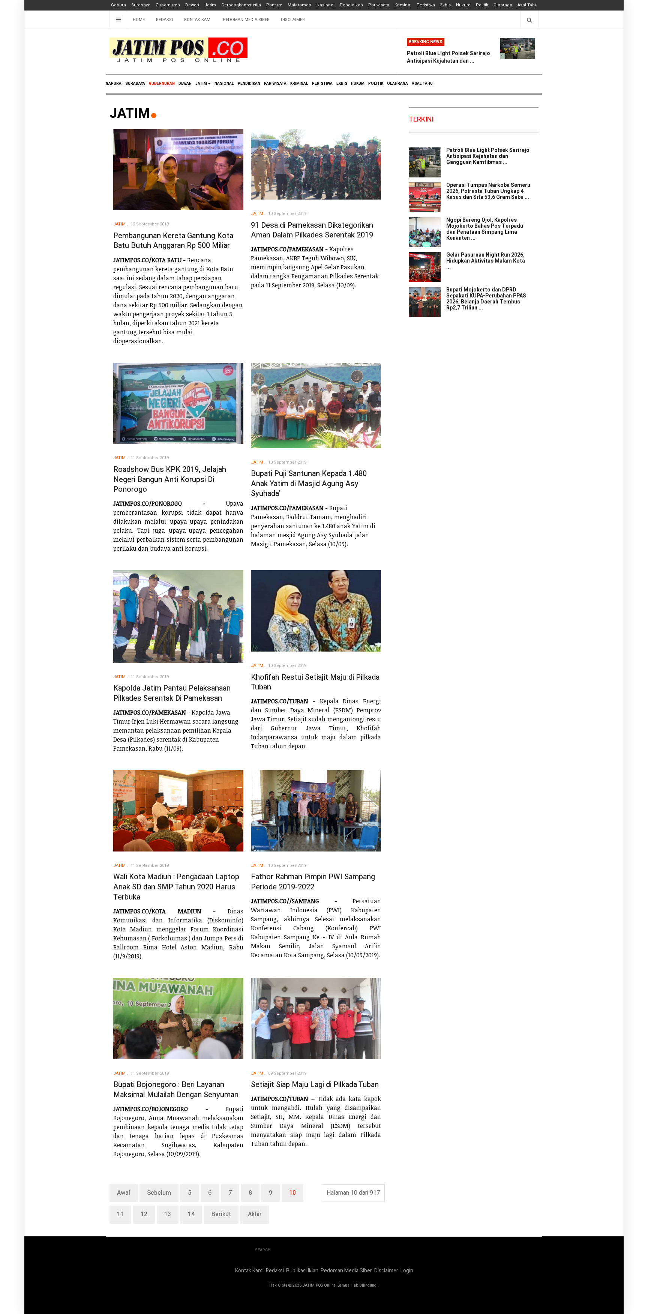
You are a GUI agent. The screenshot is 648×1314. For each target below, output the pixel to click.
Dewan (192, 5)
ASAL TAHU (422, 83)
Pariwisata (378, 5)
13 (167, 1214)
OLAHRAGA (397, 83)
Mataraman (299, 5)
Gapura (118, 5)
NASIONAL (224, 83)
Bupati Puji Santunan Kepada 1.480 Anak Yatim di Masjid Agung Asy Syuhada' (309, 483)
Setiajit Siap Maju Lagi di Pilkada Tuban (315, 1084)
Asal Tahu (527, 5)
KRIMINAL (299, 83)
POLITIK (375, 83)
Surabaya (140, 5)
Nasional (325, 5)
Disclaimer (293, 20)
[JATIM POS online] (179, 50)
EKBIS (341, 83)
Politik (482, 5)
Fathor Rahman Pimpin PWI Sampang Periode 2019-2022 (313, 881)
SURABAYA (135, 83)
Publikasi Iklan (302, 1271)
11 (120, 1214)
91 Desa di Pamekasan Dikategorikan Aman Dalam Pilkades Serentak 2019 (312, 230)
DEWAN (185, 83)
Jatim (210, 5)
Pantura (274, 5)
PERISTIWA (322, 83)
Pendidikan (351, 5)
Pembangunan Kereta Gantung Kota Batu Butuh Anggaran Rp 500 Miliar (173, 240)
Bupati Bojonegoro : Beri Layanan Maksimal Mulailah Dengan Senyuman (175, 1089)
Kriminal (402, 5)
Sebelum (159, 1192)
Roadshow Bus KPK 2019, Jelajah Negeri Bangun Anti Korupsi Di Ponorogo (169, 479)
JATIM (201, 83)
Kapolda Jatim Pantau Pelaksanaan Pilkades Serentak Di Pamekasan (172, 693)
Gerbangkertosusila (241, 5)
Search (263, 1250)
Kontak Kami (198, 20)
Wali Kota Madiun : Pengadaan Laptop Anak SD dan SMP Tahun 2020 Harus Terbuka (176, 886)
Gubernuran (168, 5)
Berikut (221, 1214)
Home (139, 20)
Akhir (255, 1214)
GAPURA (114, 83)
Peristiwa (426, 5)
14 (191, 1214)
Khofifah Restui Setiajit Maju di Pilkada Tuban (315, 682)
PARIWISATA (275, 83)
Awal (123, 1192)
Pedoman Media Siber (246, 20)
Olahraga (503, 5)
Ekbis (445, 5)
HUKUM (357, 83)
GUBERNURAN (162, 83)
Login (406, 1271)
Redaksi (164, 20)
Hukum (463, 5)
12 (144, 1214)
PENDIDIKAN (249, 83)
